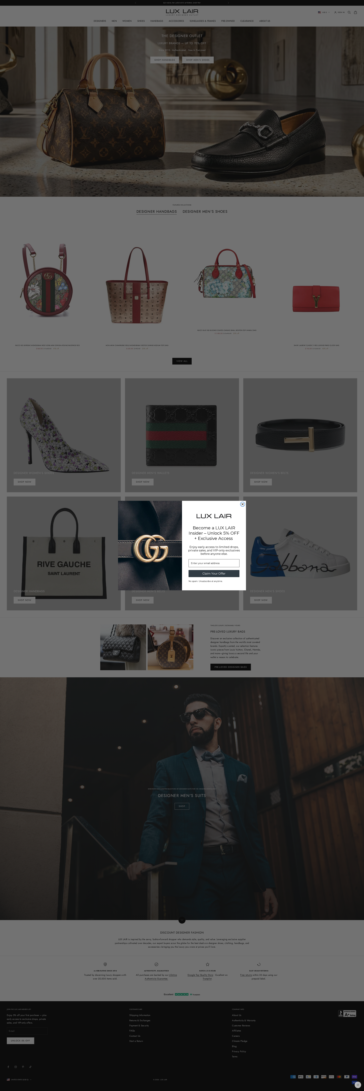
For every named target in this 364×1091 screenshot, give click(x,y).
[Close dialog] (242, 504)
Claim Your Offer (214, 573)
